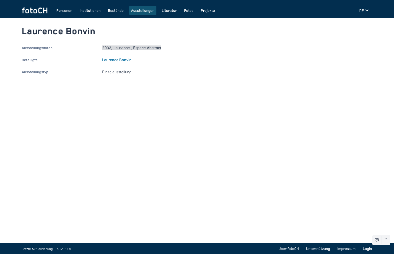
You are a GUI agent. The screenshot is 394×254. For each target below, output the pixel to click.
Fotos (189, 10)
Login (367, 248)
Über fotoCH (289, 248)
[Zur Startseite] (34, 10)
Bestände (116, 10)
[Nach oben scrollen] (385, 240)
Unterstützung (318, 248)
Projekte (208, 10)
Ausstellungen (143, 10)
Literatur (169, 10)
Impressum (346, 248)
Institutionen (90, 10)
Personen (65, 10)
